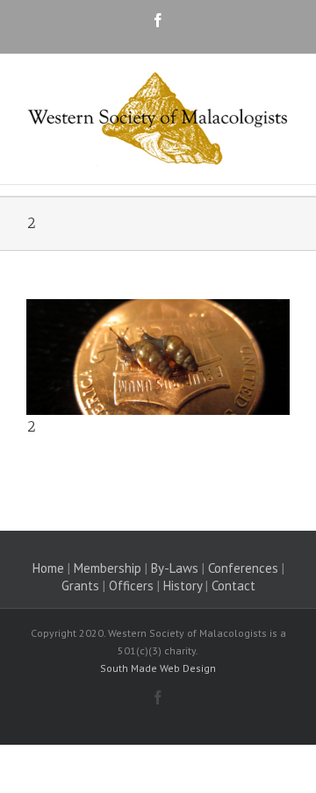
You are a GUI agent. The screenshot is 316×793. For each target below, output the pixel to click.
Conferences (243, 568)
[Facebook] (158, 20)
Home (48, 568)
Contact (233, 585)
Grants (80, 585)
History (182, 585)
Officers (131, 585)
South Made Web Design (158, 668)
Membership (107, 568)
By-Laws (174, 568)
